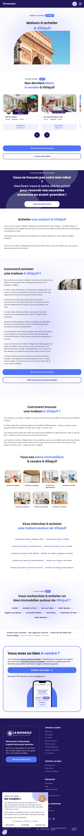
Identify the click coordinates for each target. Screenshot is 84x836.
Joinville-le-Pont (29, 608)
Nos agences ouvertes (38, 633)
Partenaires (48, 783)
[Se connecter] (74, 3)
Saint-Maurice (41, 617)
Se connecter (49, 753)
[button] (4, 832)
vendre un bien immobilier (30, 659)
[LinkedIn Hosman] (54, 819)
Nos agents (49, 735)
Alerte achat (49, 768)
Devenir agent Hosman (52, 796)
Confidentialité (44, 829)
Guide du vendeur (51, 741)
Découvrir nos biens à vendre (42, 148)
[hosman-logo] (9, 4)
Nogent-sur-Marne (13, 613)
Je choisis (25, 825)
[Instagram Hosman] (50, 819)
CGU (37, 829)
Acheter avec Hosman (16, 633)
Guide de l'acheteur (51, 771)
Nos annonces (50, 765)
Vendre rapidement (51, 747)
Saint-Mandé (64, 608)
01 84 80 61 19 (49, 811)
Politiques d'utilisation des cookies (58, 829)
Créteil (15, 608)
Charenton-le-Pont (68, 613)
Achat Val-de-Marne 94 (60, 633)
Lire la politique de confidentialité (15, 817)
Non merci (10, 825)
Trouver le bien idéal (42, 156)
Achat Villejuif (13, 635)
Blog (46, 786)
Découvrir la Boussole (21, 759)
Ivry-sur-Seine (47, 608)
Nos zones (48, 738)
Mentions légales (74, 829)
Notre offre (48, 732)
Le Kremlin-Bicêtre (34, 613)
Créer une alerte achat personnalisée (42, 380)
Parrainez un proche (51, 750)
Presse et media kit (51, 789)
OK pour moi (41, 825)
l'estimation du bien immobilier (32, 661)
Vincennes (51, 613)
